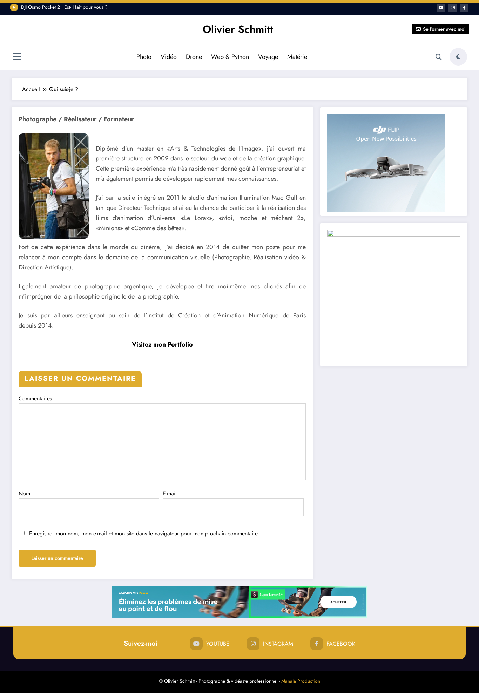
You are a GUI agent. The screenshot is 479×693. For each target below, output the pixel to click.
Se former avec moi (444, 29)
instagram (278, 644)
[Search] (438, 57)
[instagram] (452, 8)
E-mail (170, 493)
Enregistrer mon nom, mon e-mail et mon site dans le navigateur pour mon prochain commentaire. (144, 533)
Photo (143, 56)
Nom (24, 493)
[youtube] (441, 8)
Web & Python (230, 56)
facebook (340, 644)
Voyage (268, 56)
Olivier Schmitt (238, 29)
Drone (194, 56)
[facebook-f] (464, 8)
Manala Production (300, 681)
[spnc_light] (458, 57)
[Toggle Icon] (17, 57)
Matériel (298, 56)
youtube (217, 644)
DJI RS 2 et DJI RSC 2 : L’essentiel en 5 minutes (69, 8)
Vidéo (169, 56)
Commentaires (35, 398)
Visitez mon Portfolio (162, 344)
